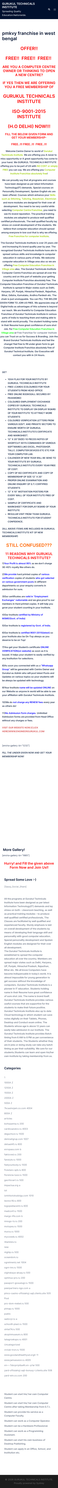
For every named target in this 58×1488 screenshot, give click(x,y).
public (7, 1313)
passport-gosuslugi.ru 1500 (19, 1283)
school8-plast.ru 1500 (15, 1324)
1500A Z (8, 1092)
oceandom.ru (11, 1257)
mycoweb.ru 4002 (14, 1236)
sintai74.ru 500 (12, 1329)
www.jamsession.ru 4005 (17, 1360)
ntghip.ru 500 (11, 1252)
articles (8, 1118)
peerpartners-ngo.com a (17, 1288)
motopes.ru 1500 (13, 1226)
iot (5, 1190)
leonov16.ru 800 (12, 1200)
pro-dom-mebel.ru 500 (16, 1303)
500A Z (8, 1103)
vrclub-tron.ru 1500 (14, 1349)
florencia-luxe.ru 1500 (15, 1175)
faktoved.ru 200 (12, 1154)
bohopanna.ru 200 (14, 1123)
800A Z (8, 1113)
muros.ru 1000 (11, 1231)
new (6, 1247)
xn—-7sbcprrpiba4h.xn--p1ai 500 (22, 1365)
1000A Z (8, 1082)
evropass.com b (12, 1149)
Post (6, 1298)
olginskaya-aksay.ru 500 (17, 1272)
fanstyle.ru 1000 (12, 1159)
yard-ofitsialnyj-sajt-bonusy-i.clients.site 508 (28, 1370)
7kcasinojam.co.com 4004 (18, 1108)
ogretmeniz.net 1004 (15, 1262)
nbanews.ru (10, 1241)
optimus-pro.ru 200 (14, 1277)
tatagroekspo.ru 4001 (15, 1339)
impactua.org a (12, 1185)
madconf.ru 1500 (13, 1211)
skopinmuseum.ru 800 (16, 1334)
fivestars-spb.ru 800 (15, 1170)
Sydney (40, 1483)
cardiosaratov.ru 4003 (16, 1128)
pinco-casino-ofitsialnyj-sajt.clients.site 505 (27, 1293)
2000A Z (9, 1097)
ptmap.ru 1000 (12, 1308)
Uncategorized (12, 1344)
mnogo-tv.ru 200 (13, 1221)
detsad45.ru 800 (13, 1144)
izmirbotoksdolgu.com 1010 (19, 1195)
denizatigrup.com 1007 (16, 1139)
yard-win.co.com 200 (15, 1375)
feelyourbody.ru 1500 (15, 1164)
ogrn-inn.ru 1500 (13, 1267)
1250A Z (8, 1087)
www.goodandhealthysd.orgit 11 (21, 1355)
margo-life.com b (13, 1216)
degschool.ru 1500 (14, 1133)
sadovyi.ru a (10, 1319)
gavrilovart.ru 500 (14, 1180)
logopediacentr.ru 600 (16, 1206)
